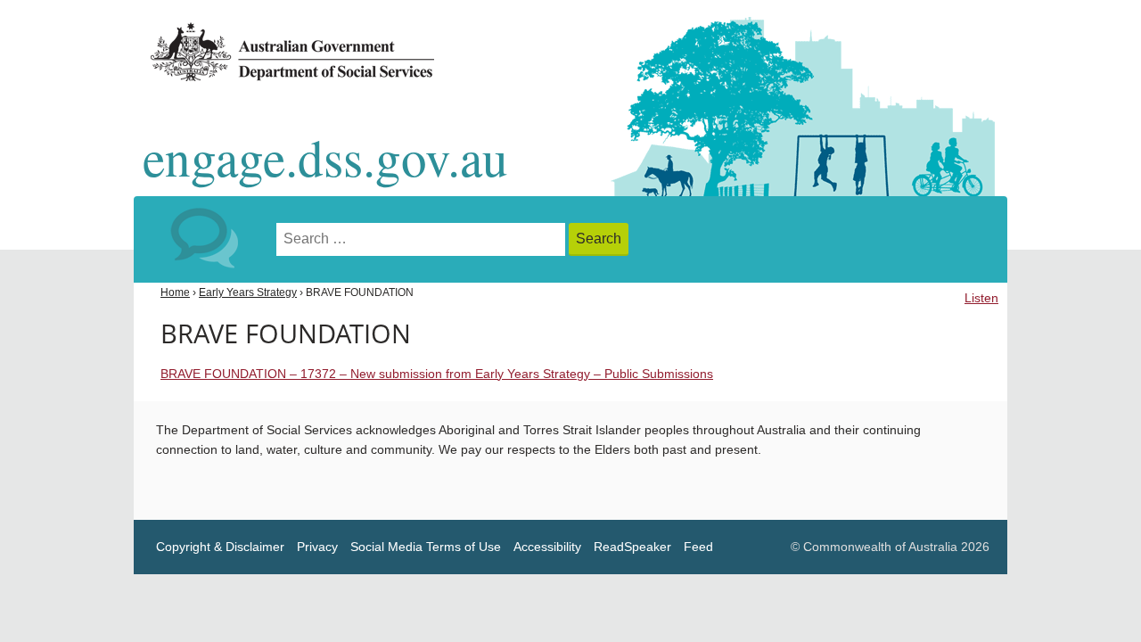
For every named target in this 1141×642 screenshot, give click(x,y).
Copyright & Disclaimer (220, 547)
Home (175, 292)
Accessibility (547, 547)
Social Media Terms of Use (425, 547)
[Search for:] (422, 239)
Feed (698, 547)
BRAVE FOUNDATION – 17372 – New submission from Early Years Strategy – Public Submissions (436, 374)
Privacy (317, 547)
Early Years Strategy (248, 292)
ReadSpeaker (632, 547)
